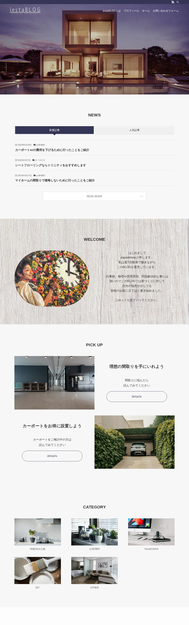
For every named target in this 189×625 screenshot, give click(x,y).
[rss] (173, 2)
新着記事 (54, 130)
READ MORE (94, 196)
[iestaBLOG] (25, 10)
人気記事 (134, 130)
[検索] (177, 2)
